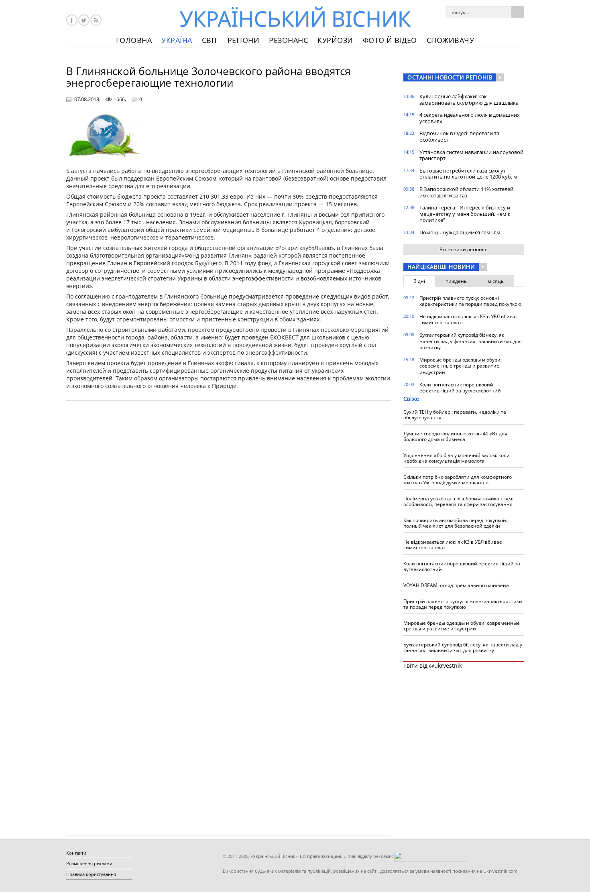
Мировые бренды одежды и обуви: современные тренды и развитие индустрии (460, 366)
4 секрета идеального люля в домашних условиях (469, 118)
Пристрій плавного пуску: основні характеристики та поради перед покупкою (470, 301)
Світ (210, 40)
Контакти (76, 853)
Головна (134, 40)
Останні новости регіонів (449, 77)
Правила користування (91, 874)
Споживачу (450, 40)
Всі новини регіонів (462, 249)
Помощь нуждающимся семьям (459, 232)
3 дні (419, 281)
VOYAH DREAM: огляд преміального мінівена (456, 585)
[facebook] (71, 20)
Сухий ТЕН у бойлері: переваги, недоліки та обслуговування (454, 414)
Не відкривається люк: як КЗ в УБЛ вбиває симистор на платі (468, 319)
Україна (176, 40)
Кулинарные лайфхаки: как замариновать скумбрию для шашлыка (469, 99)
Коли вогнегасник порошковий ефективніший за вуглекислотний (460, 387)
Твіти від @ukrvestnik (432, 665)
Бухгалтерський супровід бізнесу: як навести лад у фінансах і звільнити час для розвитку (470, 341)
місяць (496, 281)
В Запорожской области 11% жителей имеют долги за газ (466, 192)
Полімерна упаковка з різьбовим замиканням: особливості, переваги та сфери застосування (458, 501)
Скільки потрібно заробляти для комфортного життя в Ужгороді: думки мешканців (457, 479)
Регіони (244, 40)
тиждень (456, 281)
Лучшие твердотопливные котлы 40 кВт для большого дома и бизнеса (455, 436)
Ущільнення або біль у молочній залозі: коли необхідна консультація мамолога (456, 458)
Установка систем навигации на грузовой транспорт (471, 155)
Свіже (411, 398)
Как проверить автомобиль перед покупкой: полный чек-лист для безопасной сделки (455, 523)
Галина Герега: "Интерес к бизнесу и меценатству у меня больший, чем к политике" (465, 214)
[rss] (96, 20)
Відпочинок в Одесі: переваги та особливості (459, 136)
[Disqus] (228, 509)
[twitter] (84, 20)
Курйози (335, 40)
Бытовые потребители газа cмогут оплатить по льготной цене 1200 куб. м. (469, 174)
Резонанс (288, 40)
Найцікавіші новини (441, 266)
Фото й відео (390, 40)
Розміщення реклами (89, 863)
